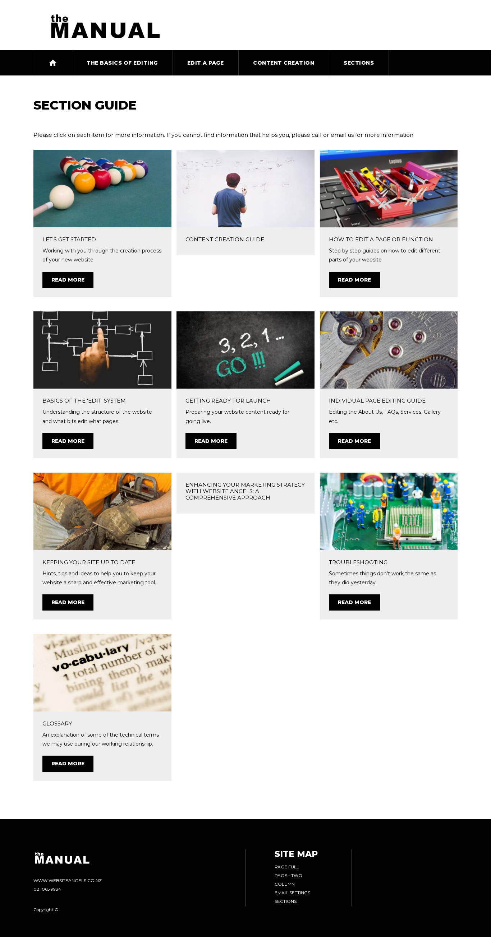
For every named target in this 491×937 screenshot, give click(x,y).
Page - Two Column (288, 880)
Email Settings (292, 892)
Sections (286, 901)
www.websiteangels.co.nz (67, 880)
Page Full (287, 866)
